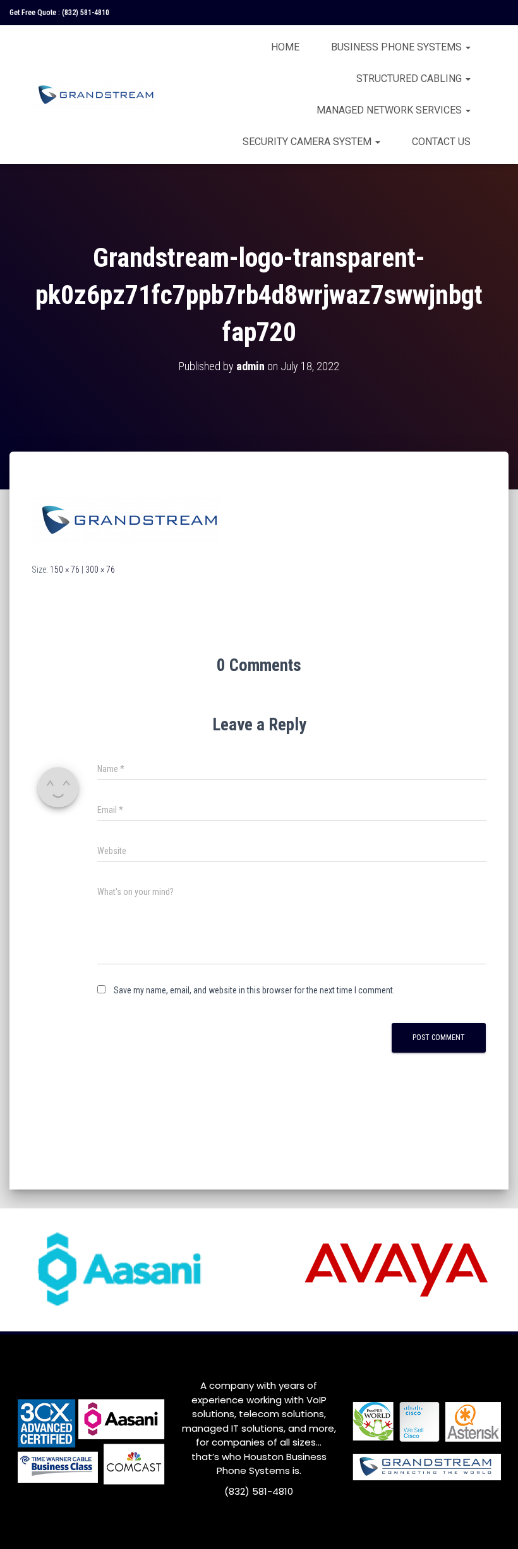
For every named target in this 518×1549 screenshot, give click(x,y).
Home (285, 47)
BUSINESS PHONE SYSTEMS (397, 47)
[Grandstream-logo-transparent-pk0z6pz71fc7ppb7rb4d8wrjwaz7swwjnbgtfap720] (126, 518)
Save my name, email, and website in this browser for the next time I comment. (254, 990)
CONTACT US (441, 142)
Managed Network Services (390, 110)
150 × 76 (65, 569)
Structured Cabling (410, 79)
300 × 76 (100, 569)
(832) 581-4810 (85, 12)
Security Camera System (308, 142)
